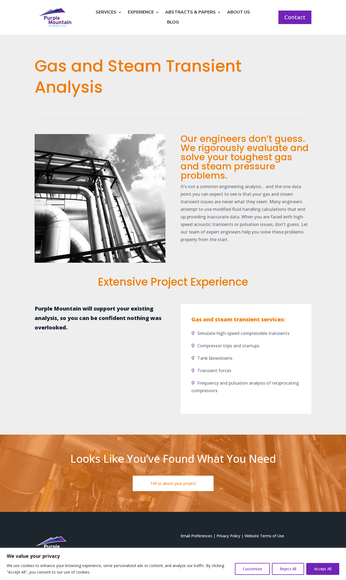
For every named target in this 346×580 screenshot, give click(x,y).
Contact (294, 17)
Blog (173, 22)
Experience (141, 12)
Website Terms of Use (264, 535)
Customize (252, 568)
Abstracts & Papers (190, 12)
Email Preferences (196, 535)
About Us (238, 12)
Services (106, 12)
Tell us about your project (173, 483)
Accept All (322, 568)
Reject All (288, 568)
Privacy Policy (228, 535)
